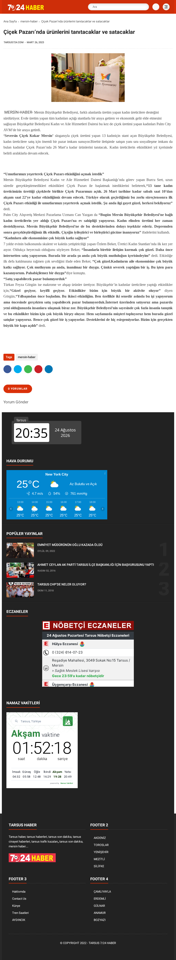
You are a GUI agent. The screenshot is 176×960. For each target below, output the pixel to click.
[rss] (109, 951)
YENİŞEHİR (101, 852)
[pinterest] (38, 369)
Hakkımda (18, 891)
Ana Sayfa (10, 21)
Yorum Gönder (15, 402)
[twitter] (18, 369)
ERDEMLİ (100, 898)
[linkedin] (49, 369)
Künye (16, 905)
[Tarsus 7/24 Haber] (26, 9)
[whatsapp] (28, 369)
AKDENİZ (100, 838)
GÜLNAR (99, 905)
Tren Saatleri (20, 913)
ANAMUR (100, 913)
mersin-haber (29, 21)
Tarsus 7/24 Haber (102, 943)
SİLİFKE (99, 866)
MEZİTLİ (99, 859)
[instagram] (95, 951)
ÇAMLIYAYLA (102, 891)
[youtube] (102, 951)
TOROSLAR (101, 845)
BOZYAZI (100, 920)
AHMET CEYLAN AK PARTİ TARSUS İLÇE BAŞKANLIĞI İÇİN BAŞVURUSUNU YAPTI (95, 564)
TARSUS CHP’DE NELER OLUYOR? (61, 584)
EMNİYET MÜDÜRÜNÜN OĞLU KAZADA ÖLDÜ (69, 545)
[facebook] (7, 369)
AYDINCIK (18, 920)
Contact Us (19, 898)
